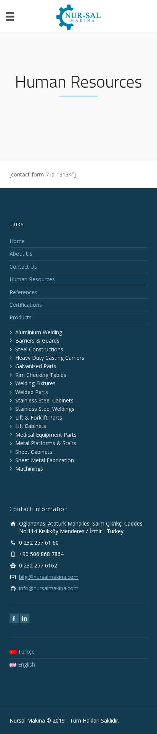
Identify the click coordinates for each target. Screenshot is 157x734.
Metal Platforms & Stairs (45, 443)
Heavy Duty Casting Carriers (49, 357)
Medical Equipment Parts (46, 434)
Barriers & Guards (37, 340)
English (25, 664)
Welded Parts (31, 392)
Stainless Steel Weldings (44, 408)
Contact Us (23, 266)
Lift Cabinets (30, 426)
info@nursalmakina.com (48, 588)
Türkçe (25, 651)
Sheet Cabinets (33, 451)
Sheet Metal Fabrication (44, 460)
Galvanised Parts (35, 366)
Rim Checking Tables (40, 374)
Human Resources (32, 279)
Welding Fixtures (35, 383)
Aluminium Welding (38, 332)
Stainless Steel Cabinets (44, 400)
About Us (21, 253)
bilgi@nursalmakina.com (48, 576)
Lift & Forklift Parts (38, 417)
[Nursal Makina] (78, 16)
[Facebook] (14, 618)
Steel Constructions (39, 349)
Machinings (29, 468)
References (23, 292)
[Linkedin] (24, 618)
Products (21, 317)
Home (17, 241)
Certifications (26, 304)
